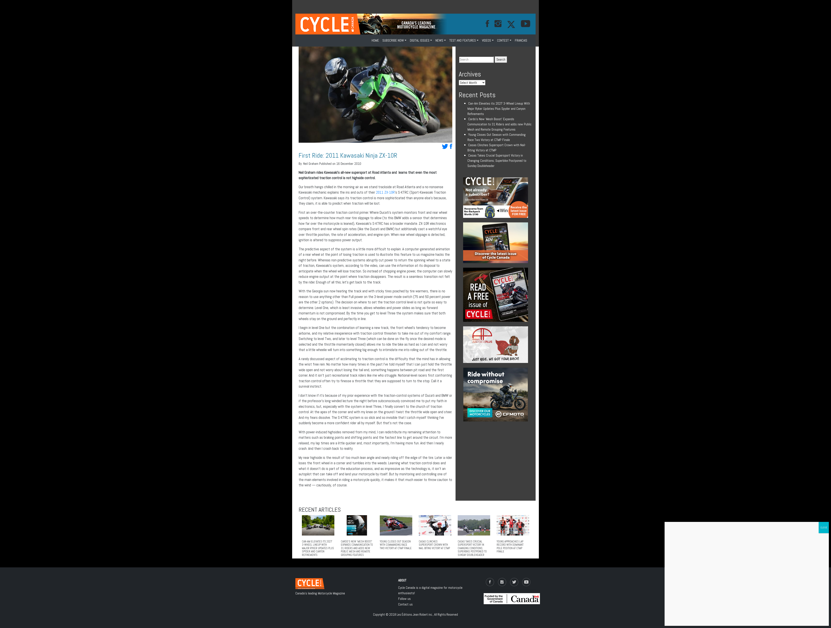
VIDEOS (486, 40)
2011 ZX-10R (385, 192)
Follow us (404, 598)
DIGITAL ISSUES (419, 40)
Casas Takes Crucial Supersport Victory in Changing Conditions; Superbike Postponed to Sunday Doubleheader (496, 160)
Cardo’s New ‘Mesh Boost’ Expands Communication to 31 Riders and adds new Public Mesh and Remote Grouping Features (499, 124)
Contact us (405, 604)
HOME (375, 40)
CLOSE (823, 527)
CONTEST (503, 40)
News (439, 40)
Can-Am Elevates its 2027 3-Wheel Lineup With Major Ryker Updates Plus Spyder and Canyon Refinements (498, 108)
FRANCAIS (521, 40)
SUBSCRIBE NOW (393, 40)
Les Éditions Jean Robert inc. (415, 614)
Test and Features (462, 40)
